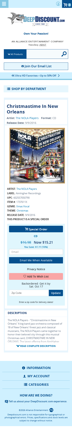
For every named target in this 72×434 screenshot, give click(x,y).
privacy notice (36, 269)
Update (56, 293)
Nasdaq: (37, 44)
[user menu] (58, 4)
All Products (17, 54)
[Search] (64, 54)
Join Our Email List (38, 66)
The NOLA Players (27, 118)
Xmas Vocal (22, 206)
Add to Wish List (38, 276)
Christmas (22, 210)
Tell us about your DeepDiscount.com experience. (37, 401)
